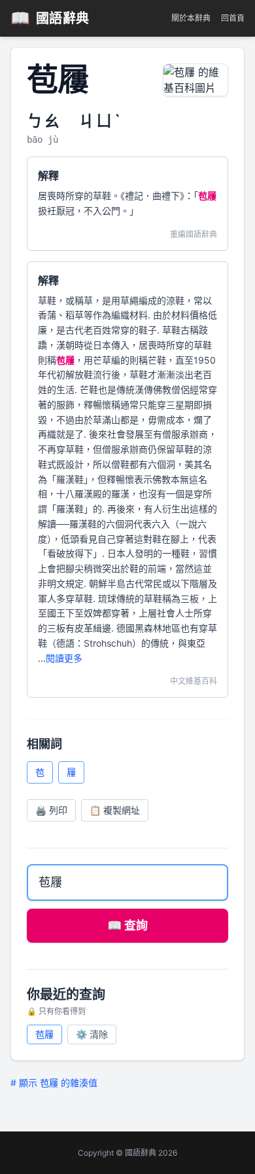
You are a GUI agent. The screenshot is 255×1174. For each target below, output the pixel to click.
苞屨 (44, 1034)
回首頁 (233, 18)
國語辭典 (50, 18)
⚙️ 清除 (92, 1034)
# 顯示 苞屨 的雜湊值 (53, 1082)
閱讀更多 (64, 658)
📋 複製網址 (115, 810)
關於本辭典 (191, 18)
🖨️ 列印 (51, 810)
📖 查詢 (127, 925)
